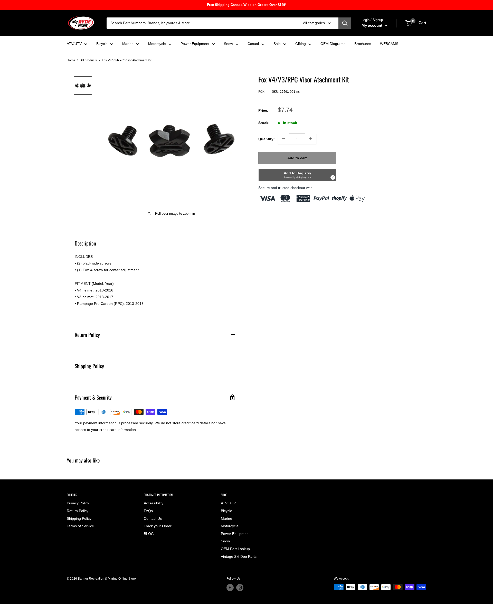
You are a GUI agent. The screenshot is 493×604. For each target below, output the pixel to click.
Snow (228, 44)
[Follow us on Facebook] (230, 587)
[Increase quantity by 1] (310, 138)
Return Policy (77, 511)
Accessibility (153, 503)
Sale (277, 44)
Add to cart (297, 158)
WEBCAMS (389, 44)
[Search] (344, 23)
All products (88, 60)
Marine (128, 44)
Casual (253, 44)
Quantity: (266, 139)
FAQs (148, 511)
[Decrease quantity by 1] (283, 138)
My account (372, 25)
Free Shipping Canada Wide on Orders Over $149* (246, 5)
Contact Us (153, 518)
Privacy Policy (78, 503)
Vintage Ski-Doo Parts (239, 556)
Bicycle (102, 44)
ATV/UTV (74, 44)
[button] (297, 174)
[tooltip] (332, 177)
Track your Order (158, 526)
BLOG (149, 534)
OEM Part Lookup (235, 549)
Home (71, 60)
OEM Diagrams (332, 44)
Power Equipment (195, 44)
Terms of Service (80, 526)
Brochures (362, 44)
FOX (261, 91)
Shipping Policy (79, 518)
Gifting (300, 44)
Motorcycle (157, 44)
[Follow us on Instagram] (239, 587)
